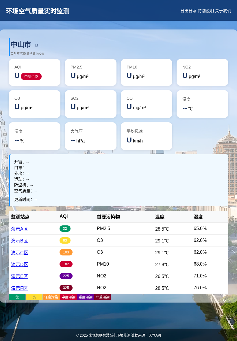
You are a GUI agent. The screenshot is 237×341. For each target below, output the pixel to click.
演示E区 (19, 276)
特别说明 (206, 10)
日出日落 (188, 10)
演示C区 (19, 252)
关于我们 (223, 10)
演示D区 (19, 264)
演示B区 (19, 240)
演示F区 (19, 288)
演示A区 (19, 229)
